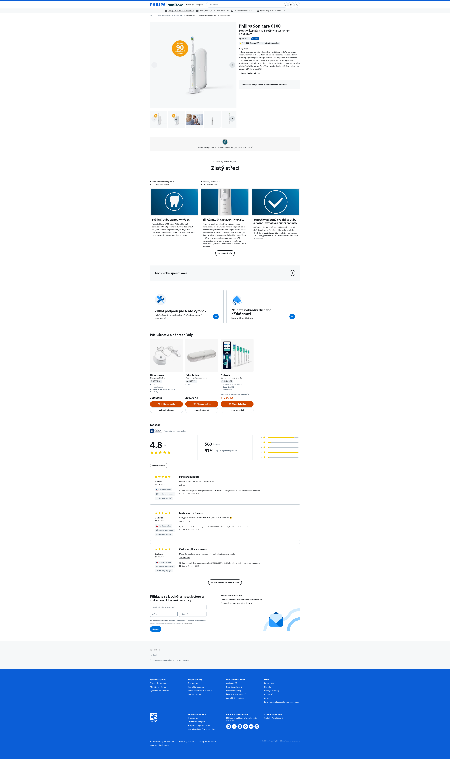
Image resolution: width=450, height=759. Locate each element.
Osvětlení (230, 683)
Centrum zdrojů (194, 694)
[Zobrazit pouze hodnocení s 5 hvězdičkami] (280, 437)
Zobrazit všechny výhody (249, 73)
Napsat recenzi (158, 465)
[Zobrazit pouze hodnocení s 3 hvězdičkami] (280, 447)
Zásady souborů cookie (208, 741)
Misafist (158, 481)
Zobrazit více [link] (184, 485)
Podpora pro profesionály (199, 725)
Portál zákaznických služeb (199, 690)
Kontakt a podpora (196, 686)
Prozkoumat (193, 683)
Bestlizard (159, 554)
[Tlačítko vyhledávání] (284, 4)
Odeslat (155, 629)
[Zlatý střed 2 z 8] (176, 119)
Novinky (267, 686)
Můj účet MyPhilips (158, 686)
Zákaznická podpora (158, 683)
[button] (176, 119)
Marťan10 (159, 517)
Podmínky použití (186, 741)
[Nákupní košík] (297, 5)
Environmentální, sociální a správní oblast (281, 702)
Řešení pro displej (233, 690)
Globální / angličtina (272, 718)
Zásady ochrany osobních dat (162, 741)
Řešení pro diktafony (235, 694)
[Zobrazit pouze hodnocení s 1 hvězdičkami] (280, 457)
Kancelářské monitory (235, 698)
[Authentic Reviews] (156, 431)
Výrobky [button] (190, 4)
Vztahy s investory (271, 690)
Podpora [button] (199, 4)
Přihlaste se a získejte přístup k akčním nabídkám (241, 719)
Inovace (267, 698)
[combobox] (241, 5)
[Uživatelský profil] (291, 5)
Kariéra (267, 694)
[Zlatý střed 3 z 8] (194, 119)
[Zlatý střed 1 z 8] (158, 119)
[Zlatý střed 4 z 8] (212, 119)
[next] (232, 65)
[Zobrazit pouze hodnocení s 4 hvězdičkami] (280, 442)
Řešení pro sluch (233, 686)
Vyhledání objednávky (159, 690)
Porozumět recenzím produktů (175, 431)
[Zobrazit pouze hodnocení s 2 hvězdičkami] (280, 452)
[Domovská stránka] (166, 4)
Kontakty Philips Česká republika (201, 729)
